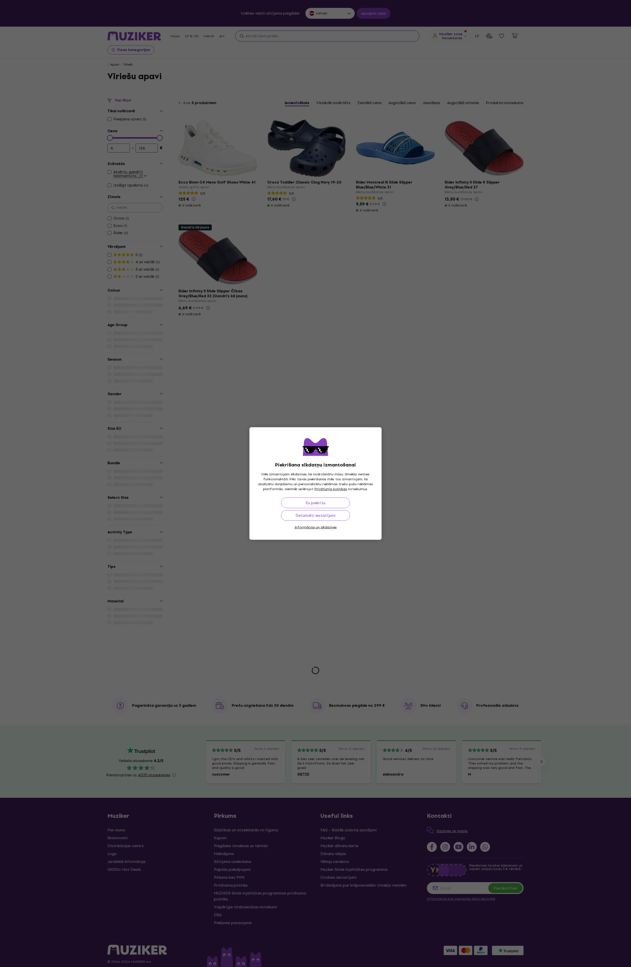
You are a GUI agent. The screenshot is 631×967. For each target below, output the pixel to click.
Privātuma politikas (331, 489)
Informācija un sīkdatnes (316, 527)
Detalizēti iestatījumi (315, 515)
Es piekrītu (315, 503)
